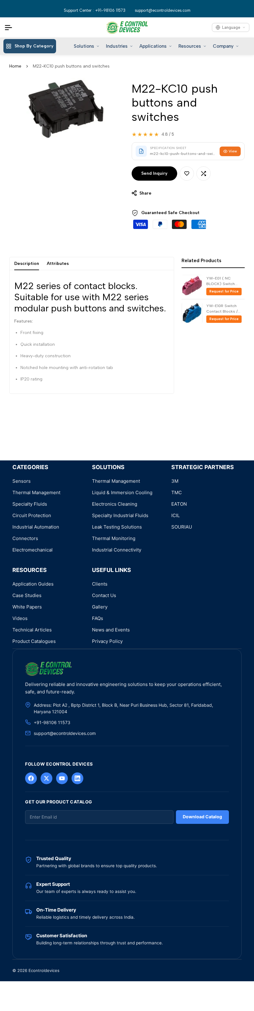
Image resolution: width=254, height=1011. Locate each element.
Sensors (21, 481)
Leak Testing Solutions (117, 527)
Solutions (84, 46)
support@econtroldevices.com (162, 10)
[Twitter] (46, 778)
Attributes (58, 263)
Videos (20, 618)
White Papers (27, 607)
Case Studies (27, 595)
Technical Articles (32, 630)
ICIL (175, 515)
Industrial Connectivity (116, 550)
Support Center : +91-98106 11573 (94, 10)
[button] (187, 173)
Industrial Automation (35, 527)
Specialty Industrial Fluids (120, 515)
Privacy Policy (107, 641)
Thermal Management (36, 492)
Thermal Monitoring (113, 538)
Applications (153, 46)
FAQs (97, 618)
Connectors (25, 538)
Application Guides (33, 584)
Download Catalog (202, 816)
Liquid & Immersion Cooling (122, 492)
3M (174, 481)
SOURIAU (181, 527)
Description (26, 263)
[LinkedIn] (77, 778)
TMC (176, 492)
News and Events (111, 630)
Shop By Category (34, 46)
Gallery (99, 607)
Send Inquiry (154, 173)
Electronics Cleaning (114, 504)
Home (15, 66)
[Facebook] (31, 778)
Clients (99, 584)
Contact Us (104, 595)
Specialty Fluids (29, 504)
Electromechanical (32, 550)
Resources (189, 46)
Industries (117, 46)
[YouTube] (62, 778)
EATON (179, 504)
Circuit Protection (31, 515)
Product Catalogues (34, 641)
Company (223, 46)
